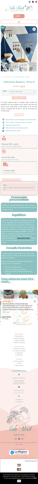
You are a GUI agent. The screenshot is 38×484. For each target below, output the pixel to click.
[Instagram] (33, 2)
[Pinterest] (36, 2)
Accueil (3, 77)
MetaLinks (18, 457)
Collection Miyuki (19, 340)
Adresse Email (19, 390)
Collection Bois (19, 336)
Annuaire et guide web (9, 457)
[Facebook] (30, 2)
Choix (5, 91)
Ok (19, 481)
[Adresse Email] (19, 387)
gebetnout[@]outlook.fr (19, 392)
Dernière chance (9, 77)
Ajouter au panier (19, 98)
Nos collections (19, 334)
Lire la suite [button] (6, 312)
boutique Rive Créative (23, 238)
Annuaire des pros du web (27, 457)
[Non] (35, 478)
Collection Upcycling (19, 342)
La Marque (19, 359)
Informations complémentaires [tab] (11, 180)
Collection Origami (19, 338)
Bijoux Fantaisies (19, 346)
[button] (19, 22)
